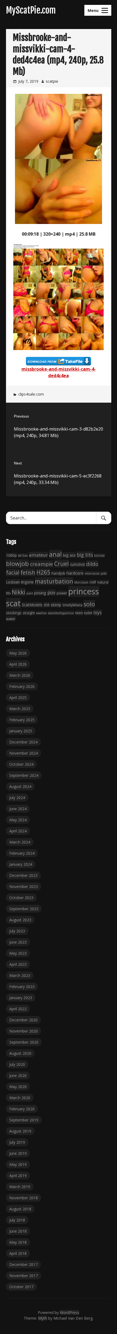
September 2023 (23, 908)
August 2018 (20, 1208)
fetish (27, 572)
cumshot (77, 564)
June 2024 (18, 808)
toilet (88, 612)
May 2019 (18, 1164)
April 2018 (18, 1253)
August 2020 (20, 1053)
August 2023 (20, 919)
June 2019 (18, 1153)
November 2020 (23, 1031)
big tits (85, 554)
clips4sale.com (31, 394)
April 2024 (18, 830)
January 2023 (20, 997)
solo (89, 604)
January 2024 (20, 864)
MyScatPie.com (31, 10)
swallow (41, 613)
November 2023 (23, 886)
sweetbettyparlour (61, 613)
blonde (99, 555)
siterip (56, 604)
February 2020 (22, 1108)
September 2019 (23, 1120)
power (62, 593)
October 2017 (21, 1286)
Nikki (18, 592)
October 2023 (21, 897)
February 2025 (22, 719)
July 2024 (17, 797)
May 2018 (18, 1242)
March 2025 (19, 708)
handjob (58, 573)
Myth (42, 1318)
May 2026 (18, 653)
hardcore (75, 573)
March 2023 (19, 975)
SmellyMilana (72, 605)
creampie (41, 563)
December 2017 (23, 1264)
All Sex (23, 555)
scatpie (52, 81)
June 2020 (18, 1075)
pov (51, 592)
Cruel (61, 563)
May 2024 (18, 819)
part (29, 593)
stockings (13, 612)
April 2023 (18, 964)
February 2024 (22, 853)
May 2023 (18, 953)
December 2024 (23, 742)
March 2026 (19, 675)
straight (29, 613)
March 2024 (19, 842)
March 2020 (19, 1097)
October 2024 (21, 764)
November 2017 (23, 1275)
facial (12, 572)
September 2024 (23, 775)
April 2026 (18, 664)
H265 (43, 572)
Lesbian (13, 582)
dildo (92, 563)
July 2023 (17, 931)
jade (104, 573)
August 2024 (20, 786)
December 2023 (23, 875)
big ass (69, 555)
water (11, 618)
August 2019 (20, 1131)
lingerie (27, 582)
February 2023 (22, 986)
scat (13, 603)
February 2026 (22, 686)
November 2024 (23, 753)
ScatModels (32, 604)
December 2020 (23, 1019)
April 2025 (18, 697)
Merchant (81, 582)
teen (79, 612)
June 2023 (18, 942)
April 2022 (18, 1008)
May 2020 (18, 1086)
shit (47, 604)
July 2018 (17, 1220)
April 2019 (18, 1175)
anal (55, 554)
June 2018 (18, 1231)
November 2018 (23, 1197)
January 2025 (20, 730)
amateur (38, 555)
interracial (92, 573)
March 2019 (19, 1186)
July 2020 (17, 1064)
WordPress (69, 1312)
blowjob (17, 563)
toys (97, 612)
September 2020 (23, 1042)
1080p (11, 555)
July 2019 (17, 1142)
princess (83, 591)
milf (93, 582)
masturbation (54, 581)
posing (40, 592)
